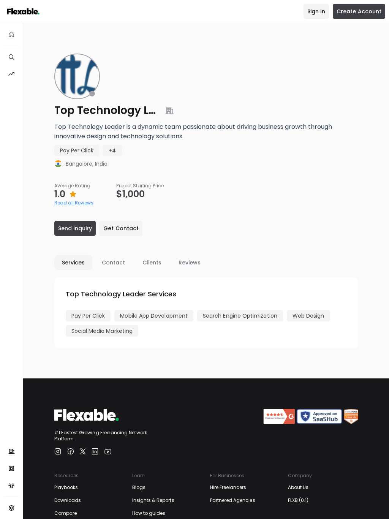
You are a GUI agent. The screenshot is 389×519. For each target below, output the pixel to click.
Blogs (138, 487)
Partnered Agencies (232, 500)
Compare (65, 513)
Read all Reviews (74, 203)
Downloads (67, 500)
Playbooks (66, 487)
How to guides (149, 513)
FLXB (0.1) (298, 500)
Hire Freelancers (228, 487)
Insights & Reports (153, 500)
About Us (298, 487)
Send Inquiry (75, 228)
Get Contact (121, 228)
